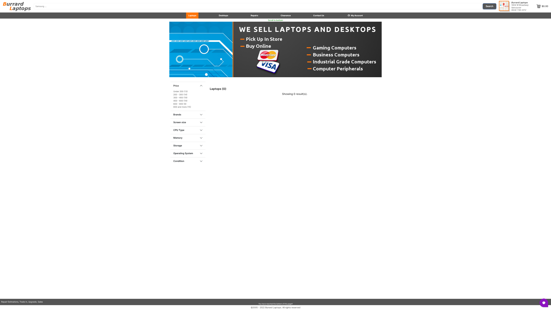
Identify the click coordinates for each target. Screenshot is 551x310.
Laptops (192, 15)
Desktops (223, 15)
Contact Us (318, 15)
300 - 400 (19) (180, 97)
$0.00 (545, 6)
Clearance (286, 15)
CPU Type (178, 130)
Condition (178, 161)
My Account (357, 15)
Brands (177, 114)
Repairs (254, 15)
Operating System (183, 153)
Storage (177, 145)
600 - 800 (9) (179, 104)
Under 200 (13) (180, 91)
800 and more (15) (182, 107)
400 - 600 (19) (180, 100)
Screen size (179, 122)
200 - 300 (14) (180, 94)
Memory (177, 137)
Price (176, 85)
